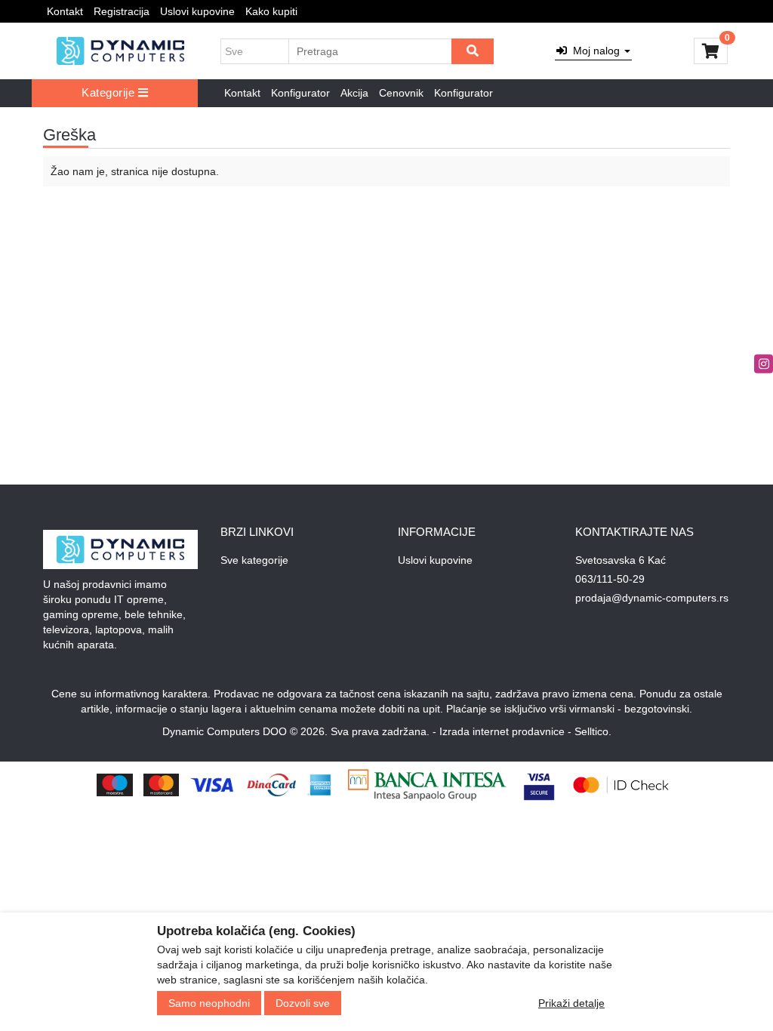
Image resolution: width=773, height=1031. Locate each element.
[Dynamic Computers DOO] (120, 50)
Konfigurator (300, 93)
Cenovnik (401, 93)
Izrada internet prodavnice (502, 731)
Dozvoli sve (303, 1003)
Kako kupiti (271, 11)
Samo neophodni (209, 1003)
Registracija (121, 11)
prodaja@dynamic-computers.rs (651, 598)
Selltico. (592, 731)
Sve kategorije (254, 560)
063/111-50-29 (610, 579)
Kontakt (65, 11)
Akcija (354, 93)
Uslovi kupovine (197, 11)
